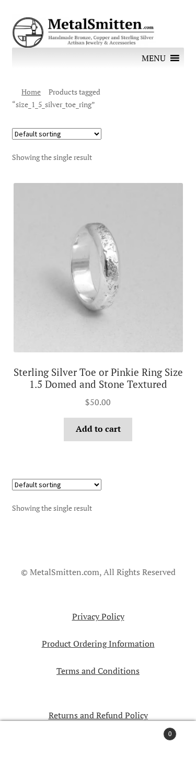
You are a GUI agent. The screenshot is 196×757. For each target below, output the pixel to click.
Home (31, 92)
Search (98, 739)
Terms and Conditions (98, 670)
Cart (151, 730)
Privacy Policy (98, 616)
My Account (32, 739)
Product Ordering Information (98, 643)
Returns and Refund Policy (98, 715)
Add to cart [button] (98, 428)
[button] (154, 58)
